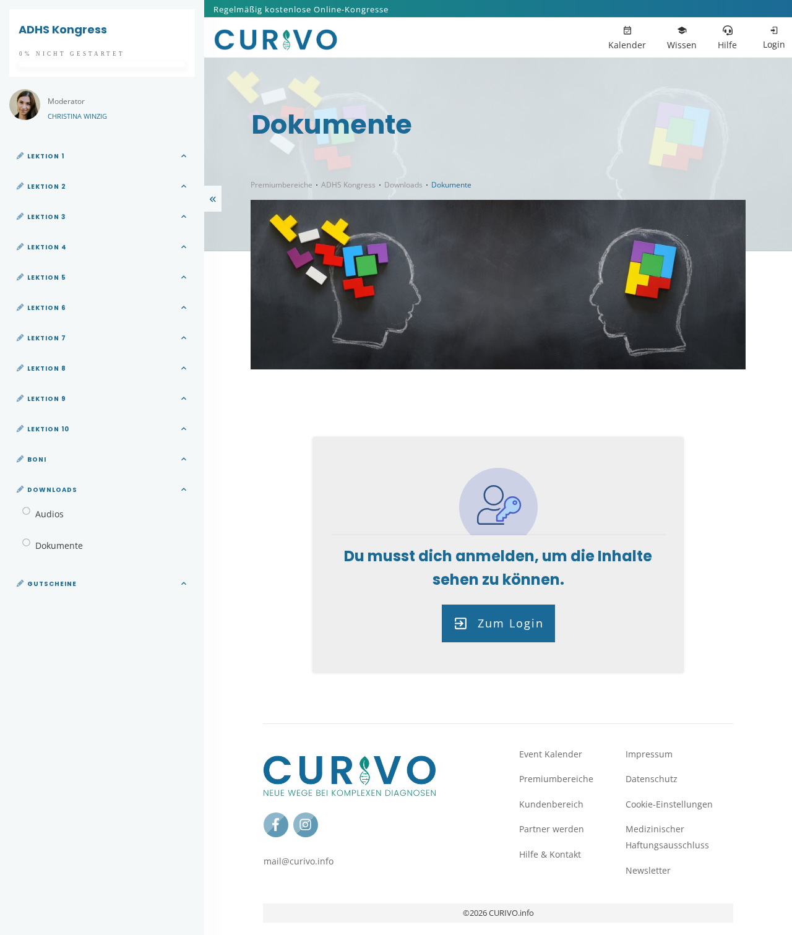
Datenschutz (652, 779)
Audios (49, 514)
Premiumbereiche (556, 779)
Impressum (649, 754)
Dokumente (59, 545)
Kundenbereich (551, 804)
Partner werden (551, 829)
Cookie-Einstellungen (669, 804)
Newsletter (648, 870)
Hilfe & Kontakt (550, 854)
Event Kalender (550, 754)
